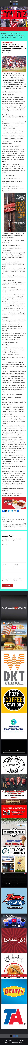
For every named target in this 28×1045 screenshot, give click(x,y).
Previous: (13, 519)
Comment (5, 544)
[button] (2, 29)
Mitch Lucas (5, 52)
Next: (14, 525)
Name (4, 564)
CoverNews (13, 1042)
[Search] (25, 29)
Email (16, 564)
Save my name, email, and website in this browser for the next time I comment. (13, 579)
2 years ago (12, 52)
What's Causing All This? (7, 42)
